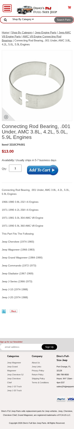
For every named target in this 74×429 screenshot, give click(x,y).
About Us (36, 363)
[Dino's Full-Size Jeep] (37, 7)
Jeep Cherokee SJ (15, 374)
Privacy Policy (38, 370)
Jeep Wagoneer (14, 363)
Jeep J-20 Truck (14, 390)
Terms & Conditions (40, 382)
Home (5, 32)
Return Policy (37, 374)
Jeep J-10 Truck (14, 386)
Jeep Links (36, 367)
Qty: (4, 168)
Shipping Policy (38, 378)
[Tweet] (4, 312)
